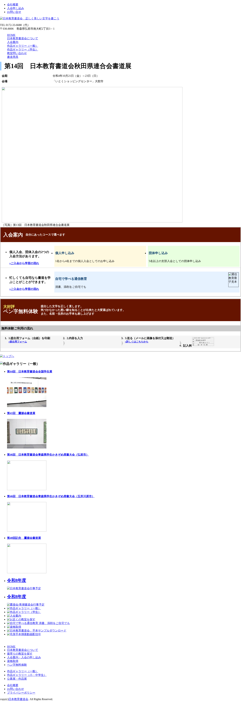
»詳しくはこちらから (136, 341)
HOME (11, 35)
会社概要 (12, 4)
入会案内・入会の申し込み (24, 657)
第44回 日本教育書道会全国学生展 (29, 371)
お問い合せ (14, 11)
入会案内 (12, 42)
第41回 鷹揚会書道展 (21, 413)
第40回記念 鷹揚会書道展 (24, 537)
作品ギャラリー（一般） (22, 45)
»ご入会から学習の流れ (24, 263)
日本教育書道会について (22, 38)
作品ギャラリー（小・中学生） (27, 674)
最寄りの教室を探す (19, 653)
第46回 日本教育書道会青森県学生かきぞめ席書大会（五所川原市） (51, 496)
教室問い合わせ (17, 53)
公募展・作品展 (17, 678)
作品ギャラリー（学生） (22, 49)
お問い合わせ (15, 688)
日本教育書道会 (18, 699)
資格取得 (12, 661)
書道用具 (12, 56)
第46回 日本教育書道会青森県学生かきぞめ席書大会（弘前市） (48, 454)
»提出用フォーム (17, 341)
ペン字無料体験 (17, 664)
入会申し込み (15, 8)
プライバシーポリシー (21, 692)
